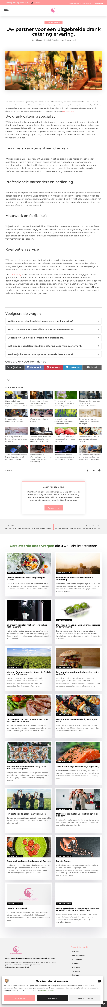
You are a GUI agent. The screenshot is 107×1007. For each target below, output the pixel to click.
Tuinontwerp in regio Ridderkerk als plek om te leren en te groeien (64, 403)
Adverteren (76, 971)
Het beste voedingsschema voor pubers (26, 814)
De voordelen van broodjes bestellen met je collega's (77, 673)
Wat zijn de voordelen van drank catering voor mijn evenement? (53, 346)
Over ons (75, 963)
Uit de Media (77, 959)
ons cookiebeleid (47, 990)
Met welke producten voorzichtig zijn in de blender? (77, 815)
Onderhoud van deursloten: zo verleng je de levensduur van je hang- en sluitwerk (41, 439)
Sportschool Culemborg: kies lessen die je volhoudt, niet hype (65, 439)
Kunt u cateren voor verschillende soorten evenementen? (53, 329)
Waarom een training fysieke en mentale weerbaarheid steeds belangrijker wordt (90, 457)
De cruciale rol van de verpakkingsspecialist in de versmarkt (78, 626)
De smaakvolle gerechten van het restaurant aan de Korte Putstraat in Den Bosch (78, 909)
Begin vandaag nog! (53, 487)
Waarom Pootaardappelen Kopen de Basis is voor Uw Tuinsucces (29, 673)
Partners (75, 951)
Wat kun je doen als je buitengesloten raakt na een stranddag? (16, 439)
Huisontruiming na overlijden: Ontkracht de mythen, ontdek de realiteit (16, 403)
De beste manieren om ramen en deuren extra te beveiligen (89, 421)
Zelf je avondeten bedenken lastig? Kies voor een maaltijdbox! (26, 767)
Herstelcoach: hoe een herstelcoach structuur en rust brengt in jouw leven (65, 457)
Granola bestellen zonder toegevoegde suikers (26, 578)
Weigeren (52, 998)
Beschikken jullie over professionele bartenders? (53, 337)
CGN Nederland (68, 111)
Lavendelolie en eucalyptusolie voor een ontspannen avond (64, 421)
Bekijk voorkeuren (85, 998)
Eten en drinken (53, 23)
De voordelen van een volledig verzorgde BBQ (76, 720)
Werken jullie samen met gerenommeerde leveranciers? (53, 354)
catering (17, 274)
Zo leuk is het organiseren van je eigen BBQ (77, 766)
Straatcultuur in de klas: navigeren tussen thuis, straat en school (39, 403)
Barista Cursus (63, 861)
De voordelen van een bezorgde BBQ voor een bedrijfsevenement (27, 720)
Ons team (76, 967)
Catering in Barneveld (17, 908)
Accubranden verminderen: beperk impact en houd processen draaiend (16, 457)
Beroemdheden (78, 955)
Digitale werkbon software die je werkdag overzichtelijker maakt (89, 403)
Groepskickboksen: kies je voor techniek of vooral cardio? (89, 439)
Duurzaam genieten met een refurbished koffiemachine (27, 626)
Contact (75, 975)
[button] (99, 981)
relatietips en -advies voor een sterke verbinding (74, 578)
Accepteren (20, 998)
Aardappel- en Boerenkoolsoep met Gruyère (29, 861)
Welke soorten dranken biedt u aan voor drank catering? (53, 321)
